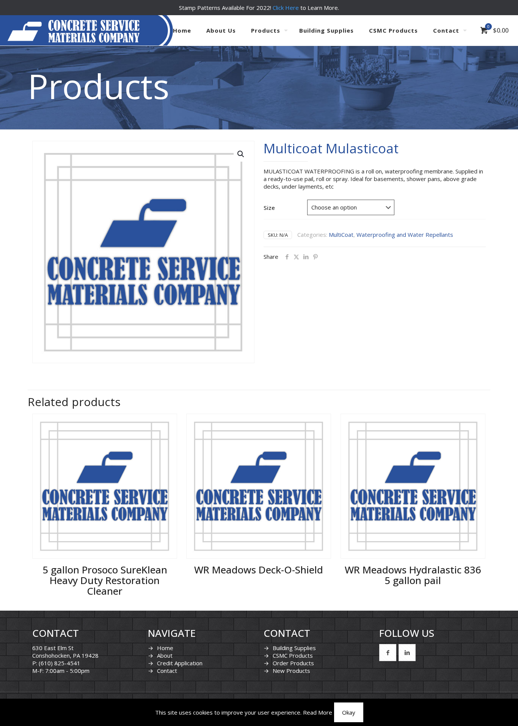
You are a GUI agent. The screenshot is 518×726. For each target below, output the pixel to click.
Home (165, 648)
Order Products (293, 663)
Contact (167, 670)
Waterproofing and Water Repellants (404, 234)
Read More (317, 712)
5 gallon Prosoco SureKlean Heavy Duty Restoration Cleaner (104, 580)
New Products (291, 670)
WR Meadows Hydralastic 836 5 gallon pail (413, 575)
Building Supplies (294, 648)
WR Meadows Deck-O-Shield (258, 569)
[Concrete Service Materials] (74, 30)
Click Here (286, 7)
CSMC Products (293, 655)
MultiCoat (341, 234)
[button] (241, 154)
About (165, 655)
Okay (348, 712)
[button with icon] (387, 652)
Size (269, 207)
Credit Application (179, 663)
